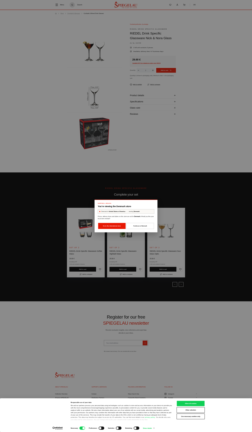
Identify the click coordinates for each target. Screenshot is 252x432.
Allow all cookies (190, 403)
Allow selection (190, 410)
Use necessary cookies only (190, 416)
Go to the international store (112, 226)
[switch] (101, 428)
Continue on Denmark (140, 226)
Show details (147, 428)
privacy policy (150, 417)
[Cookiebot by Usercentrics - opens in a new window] (57, 428)
